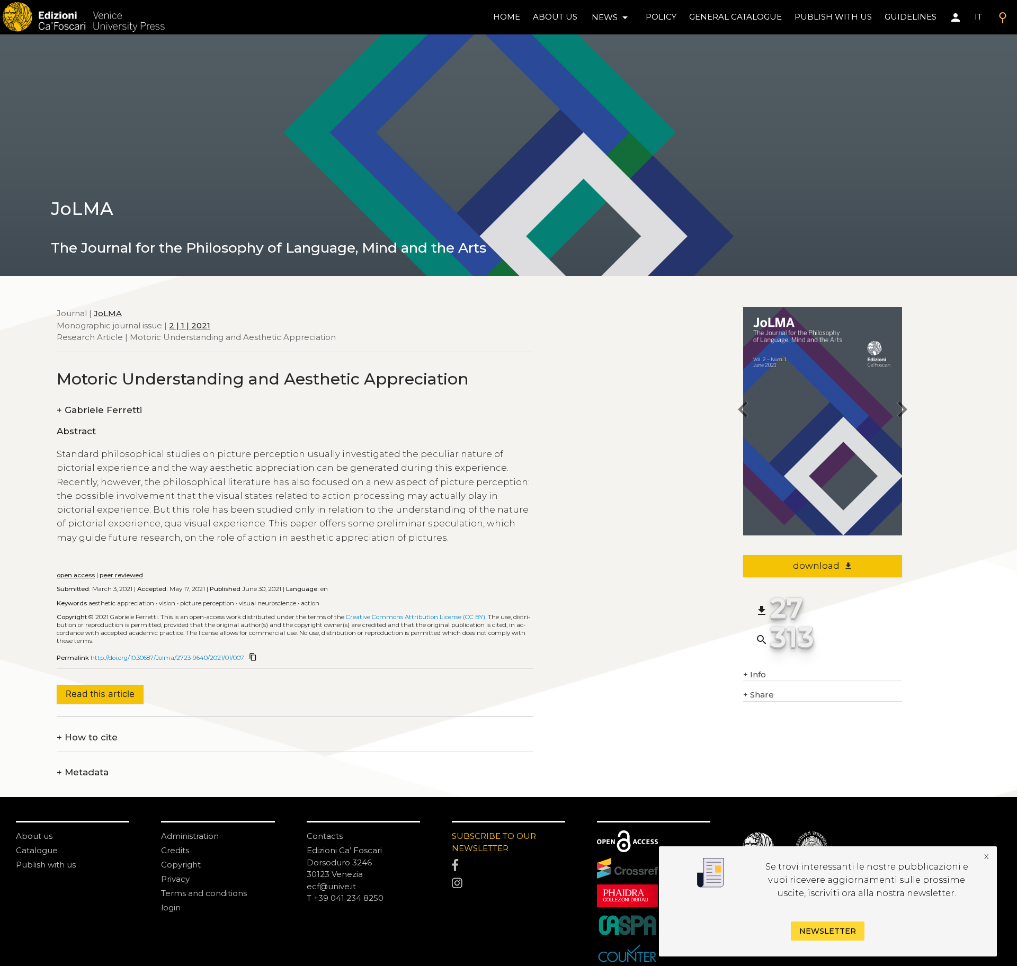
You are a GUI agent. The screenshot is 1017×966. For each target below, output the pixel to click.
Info (754, 674)
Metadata (83, 772)
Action (310, 603)
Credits (175, 850)
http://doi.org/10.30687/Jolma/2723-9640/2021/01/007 (167, 657)
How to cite (87, 737)
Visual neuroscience (267, 603)
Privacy (175, 879)
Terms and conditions (204, 893)
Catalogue (37, 850)
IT (978, 17)
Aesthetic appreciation (121, 603)
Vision (167, 603)
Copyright (181, 865)
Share (758, 695)
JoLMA (108, 313)
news (611, 17)
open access (76, 575)
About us (555, 17)
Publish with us (833, 17)
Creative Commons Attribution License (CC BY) (415, 617)
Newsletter (827, 931)
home (506, 17)
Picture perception (207, 603)
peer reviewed (121, 575)
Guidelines (910, 17)
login (171, 907)
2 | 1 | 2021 (189, 325)
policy (661, 17)
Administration (190, 836)
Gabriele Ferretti (99, 410)
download (823, 565)
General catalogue (735, 17)
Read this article (100, 693)
